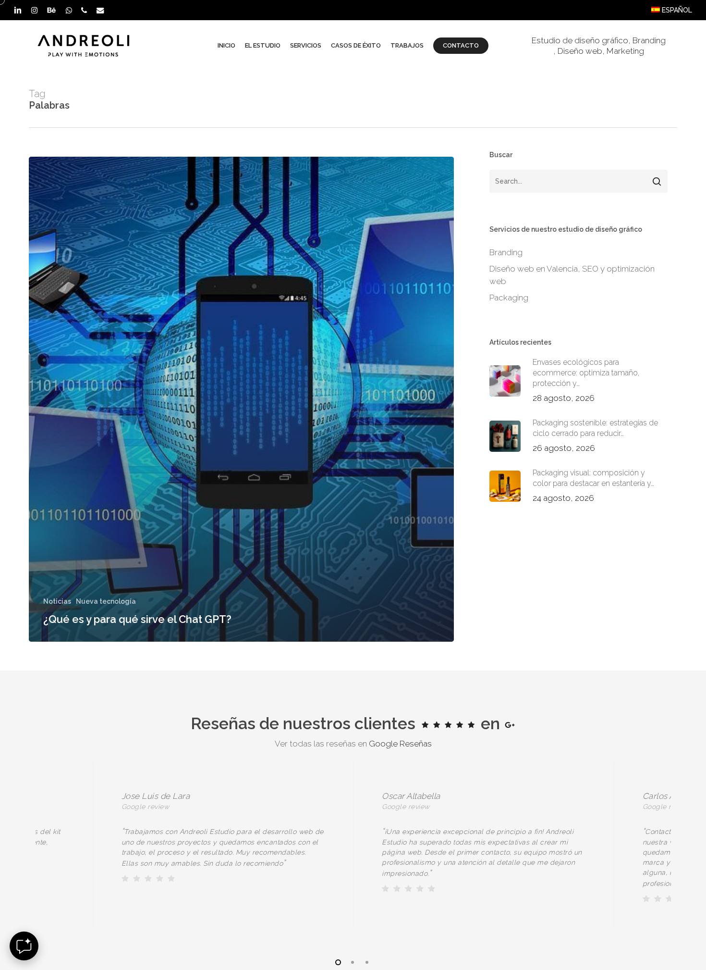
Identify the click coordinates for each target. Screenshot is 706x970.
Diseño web (580, 51)
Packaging (508, 297)
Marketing (625, 51)
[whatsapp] (68, 10)
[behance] (51, 10)
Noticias (57, 601)
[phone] (84, 10)
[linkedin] (18, 10)
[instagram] (34, 10)
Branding (649, 40)
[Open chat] (24, 946)
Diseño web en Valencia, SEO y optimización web (572, 275)
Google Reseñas (400, 743)
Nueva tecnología (106, 601)
